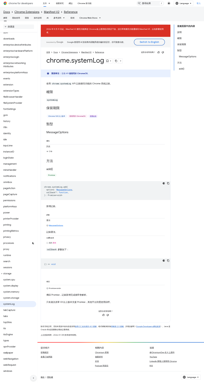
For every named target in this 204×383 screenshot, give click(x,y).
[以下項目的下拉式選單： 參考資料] (64, 18)
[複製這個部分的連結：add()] (55, 169)
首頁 (48, 52)
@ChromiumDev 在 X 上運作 (162, 352)
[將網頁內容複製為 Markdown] (116, 61)
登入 (199, 3)
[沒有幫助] (163, 52)
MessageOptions (56, 225)
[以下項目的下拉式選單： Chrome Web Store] (100, 18)
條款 (43, 377)
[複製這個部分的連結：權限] (56, 92)
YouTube (153, 357)
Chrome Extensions (26, 12)
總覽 (5, 18)
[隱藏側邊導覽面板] (33, 378)
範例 (72, 18)
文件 (45, 3)
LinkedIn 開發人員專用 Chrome (163, 361)
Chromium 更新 (102, 352)
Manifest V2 (51, 12)
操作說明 (38, 18)
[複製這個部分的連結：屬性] (52, 140)
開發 (27, 18)
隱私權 (50, 377)
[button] (18, 274)
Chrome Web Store (88, 18)
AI (48, 18)
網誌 (71, 3)
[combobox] (150, 3)
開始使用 (16, 18)
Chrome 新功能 (84, 3)
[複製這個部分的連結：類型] (56, 124)
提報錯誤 (44, 352)
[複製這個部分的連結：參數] (52, 214)
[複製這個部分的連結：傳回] (52, 281)
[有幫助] (159, 52)
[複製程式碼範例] (168, 183)
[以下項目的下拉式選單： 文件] (50, 3)
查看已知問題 (46, 357)
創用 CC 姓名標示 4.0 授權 (86, 326)
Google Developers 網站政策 (148, 326)
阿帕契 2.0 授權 (117, 326)
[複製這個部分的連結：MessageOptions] (71, 132)
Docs (6, 12)
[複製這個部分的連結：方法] (56, 161)
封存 (97, 361)
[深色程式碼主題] (164, 183)
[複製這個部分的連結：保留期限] (62, 108)
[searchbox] (18, 27)
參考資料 (57, 18)
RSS (151, 365)
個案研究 (60, 3)
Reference (71, 12)
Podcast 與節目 (101, 365)
